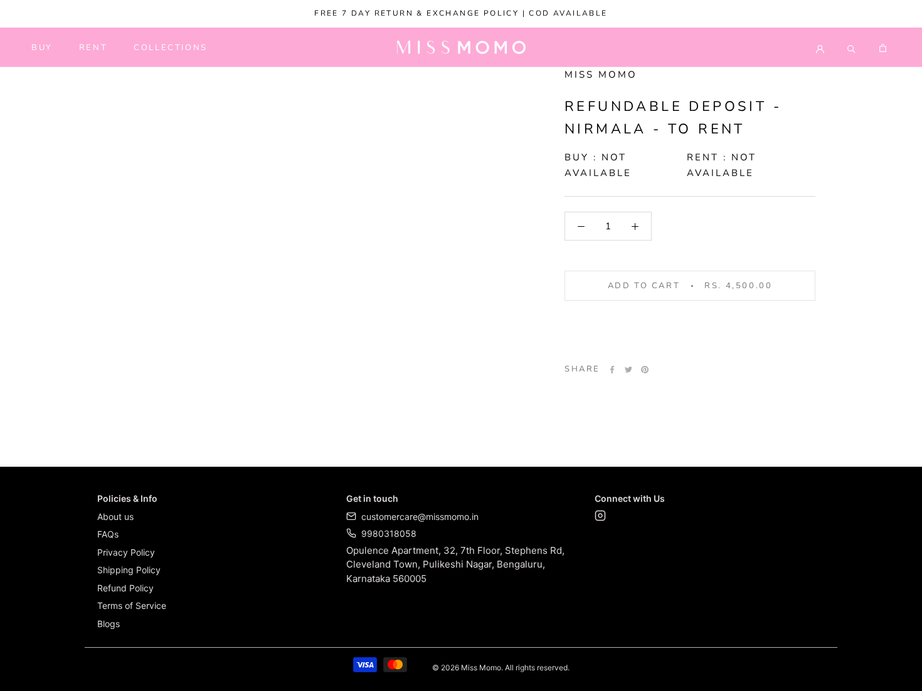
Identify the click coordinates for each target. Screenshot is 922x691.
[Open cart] (883, 47)
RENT (93, 47)
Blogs (108, 623)
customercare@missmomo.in (420, 516)
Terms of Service (131, 605)
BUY (42, 47)
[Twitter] (628, 369)
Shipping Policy (129, 569)
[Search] (851, 47)
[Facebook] (612, 369)
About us (115, 516)
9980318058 (388, 533)
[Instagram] (600, 517)
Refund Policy (125, 588)
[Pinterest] (645, 369)
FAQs (108, 534)
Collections (171, 47)
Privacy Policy (126, 552)
